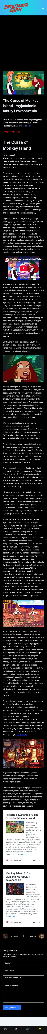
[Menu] (43, 8)
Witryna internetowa (13, 978)
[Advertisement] (23, 40)
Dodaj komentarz (12, 986)
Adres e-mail (10, 970)
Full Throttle (22, 734)
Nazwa (8, 963)
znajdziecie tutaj (26, 126)
